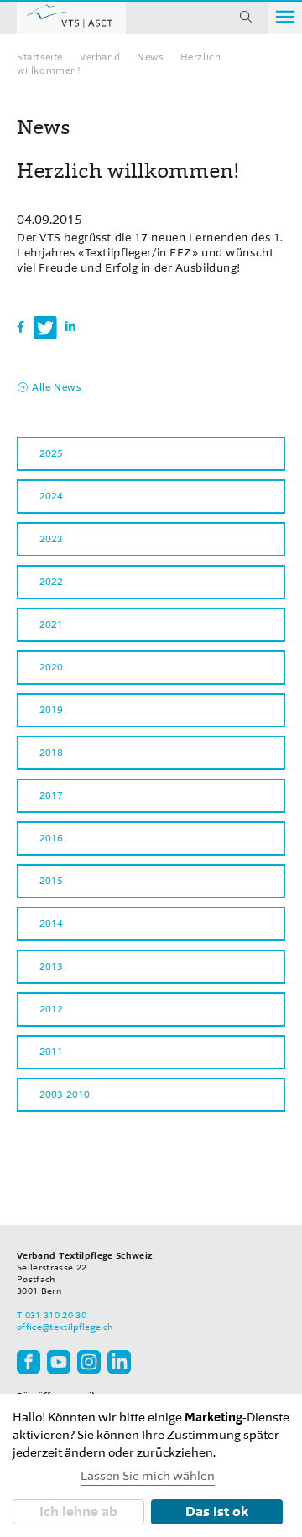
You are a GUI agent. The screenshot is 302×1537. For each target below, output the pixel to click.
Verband (100, 57)
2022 (51, 581)
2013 (51, 966)
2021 (51, 624)
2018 (51, 752)
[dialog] (151, 1465)
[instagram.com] (89, 1361)
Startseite (40, 57)
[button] (21, 327)
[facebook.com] (28, 1361)
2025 (51, 453)
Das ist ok (216, 1511)
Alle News (56, 387)
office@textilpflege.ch (64, 1327)
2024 (51, 496)
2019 (51, 710)
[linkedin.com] (119, 1361)
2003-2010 (64, 1094)
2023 (51, 539)
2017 (51, 795)
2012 (51, 1009)
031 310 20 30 (55, 1315)
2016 (51, 838)
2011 (51, 1052)
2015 (51, 881)
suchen (246, 17)
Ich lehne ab (78, 1511)
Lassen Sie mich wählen (148, 1476)
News (150, 57)
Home (71, 17)
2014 (51, 923)
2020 (51, 667)
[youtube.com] (58, 1361)
